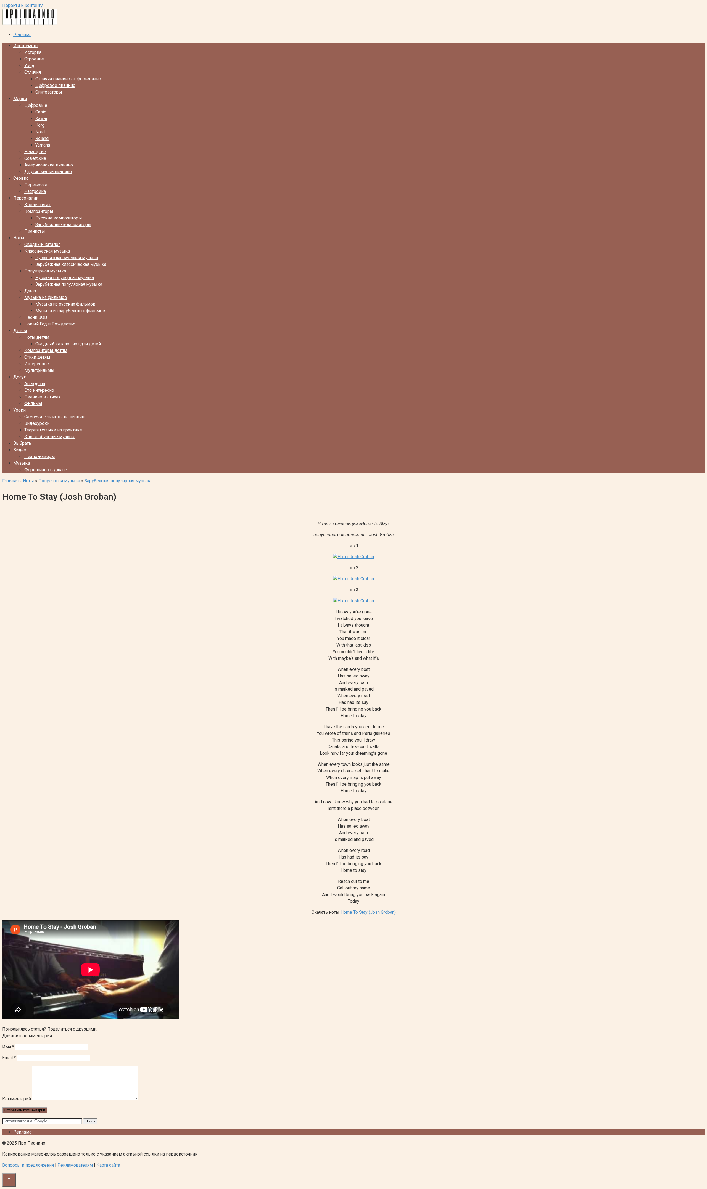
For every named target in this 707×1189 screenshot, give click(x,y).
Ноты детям (36, 337)
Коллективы (37, 204)
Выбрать (22, 443)
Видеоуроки (36, 423)
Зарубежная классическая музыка (70, 264)
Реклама (22, 34)
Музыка (21, 463)
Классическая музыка (47, 251)
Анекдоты (34, 383)
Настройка (35, 191)
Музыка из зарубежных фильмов (70, 310)
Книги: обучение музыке (49, 436)
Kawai (41, 118)
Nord (40, 131)
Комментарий (16, 1098)
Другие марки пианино (48, 171)
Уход (29, 65)
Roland (42, 138)
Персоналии (25, 198)
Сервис (20, 178)
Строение (34, 59)
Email (9, 1057)
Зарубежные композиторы (63, 224)
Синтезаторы (48, 92)
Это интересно (39, 390)
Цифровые (35, 105)
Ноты (18, 237)
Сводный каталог (42, 244)
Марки (20, 98)
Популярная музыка (45, 271)
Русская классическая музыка (66, 257)
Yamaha (42, 145)
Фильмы (33, 403)
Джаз (30, 290)
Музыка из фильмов (45, 297)
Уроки (19, 410)
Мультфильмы (39, 370)
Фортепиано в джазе (45, 469)
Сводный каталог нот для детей (68, 343)
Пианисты (34, 231)
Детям (20, 330)
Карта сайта (108, 1165)
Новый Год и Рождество (49, 324)
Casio (40, 112)
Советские (35, 158)
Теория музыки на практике (53, 430)
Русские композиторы (58, 218)
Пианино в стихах (42, 396)
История (32, 52)
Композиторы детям (45, 350)
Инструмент (25, 45)
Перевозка (35, 184)
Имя (8, 1046)
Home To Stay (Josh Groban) (368, 912)
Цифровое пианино (55, 85)
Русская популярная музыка (64, 277)
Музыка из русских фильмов (65, 304)
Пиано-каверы (39, 456)
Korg (39, 125)
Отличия (32, 72)
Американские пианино (48, 165)
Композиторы (38, 211)
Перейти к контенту (22, 5)
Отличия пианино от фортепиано (68, 78)
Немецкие (35, 151)
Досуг (19, 377)
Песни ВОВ (35, 317)
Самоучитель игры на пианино (55, 416)
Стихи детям (37, 357)
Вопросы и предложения (28, 1165)
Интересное (36, 363)
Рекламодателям (75, 1165)
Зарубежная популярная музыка (68, 284)
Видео (19, 449)
